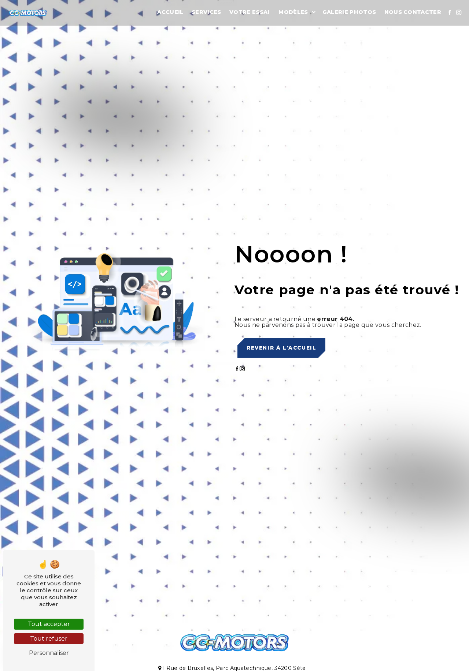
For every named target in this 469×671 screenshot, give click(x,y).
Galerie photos (349, 12)
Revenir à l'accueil (281, 348)
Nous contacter (412, 12)
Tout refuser (48, 638)
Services (206, 12)
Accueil (170, 12)
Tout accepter (49, 623)
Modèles (293, 12)
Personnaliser (49, 652)
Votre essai (249, 12)
